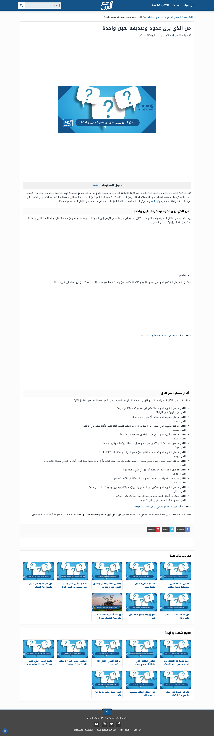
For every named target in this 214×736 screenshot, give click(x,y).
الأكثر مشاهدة (160, 5)
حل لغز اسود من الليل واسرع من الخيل (40, 585)
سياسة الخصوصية (106, 729)
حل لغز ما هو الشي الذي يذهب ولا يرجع (156, 506)
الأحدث (176, 5)
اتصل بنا (124, 729)
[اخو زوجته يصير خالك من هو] (141, 602)
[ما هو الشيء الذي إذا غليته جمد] (141, 571)
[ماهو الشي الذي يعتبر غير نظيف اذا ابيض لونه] (72, 571)
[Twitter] (111, 724)
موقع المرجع (155, 201)
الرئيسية (189, 5)
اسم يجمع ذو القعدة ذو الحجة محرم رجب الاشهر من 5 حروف (176, 664)
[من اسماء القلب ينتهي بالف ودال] (175, 602)
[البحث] (21, 5)
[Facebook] (118, 724)
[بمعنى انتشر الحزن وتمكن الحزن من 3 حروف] (107, 571)
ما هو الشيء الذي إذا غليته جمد (143, 585)
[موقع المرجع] (107, 5)
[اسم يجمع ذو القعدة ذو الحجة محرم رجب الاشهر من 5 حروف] (175, 649)
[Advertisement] (107, 63)
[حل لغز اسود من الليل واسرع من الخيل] (38, 571)
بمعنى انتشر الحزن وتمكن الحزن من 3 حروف (107, 585)
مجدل (175, 35)
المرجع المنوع (174, 17)
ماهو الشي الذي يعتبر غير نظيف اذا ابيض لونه (74, 585)
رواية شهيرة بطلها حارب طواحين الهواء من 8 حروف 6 (107, 618)
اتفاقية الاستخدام (83, 729)
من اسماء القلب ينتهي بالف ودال (176, 616)
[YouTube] (96, 724)
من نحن (137, 729)
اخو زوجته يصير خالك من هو (142, 616)
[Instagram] (104, 724)
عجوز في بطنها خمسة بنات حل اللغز (158, 335)
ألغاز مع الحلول (156, 17)
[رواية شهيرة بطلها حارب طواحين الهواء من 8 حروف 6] (107, 602)
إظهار (95, 185)
